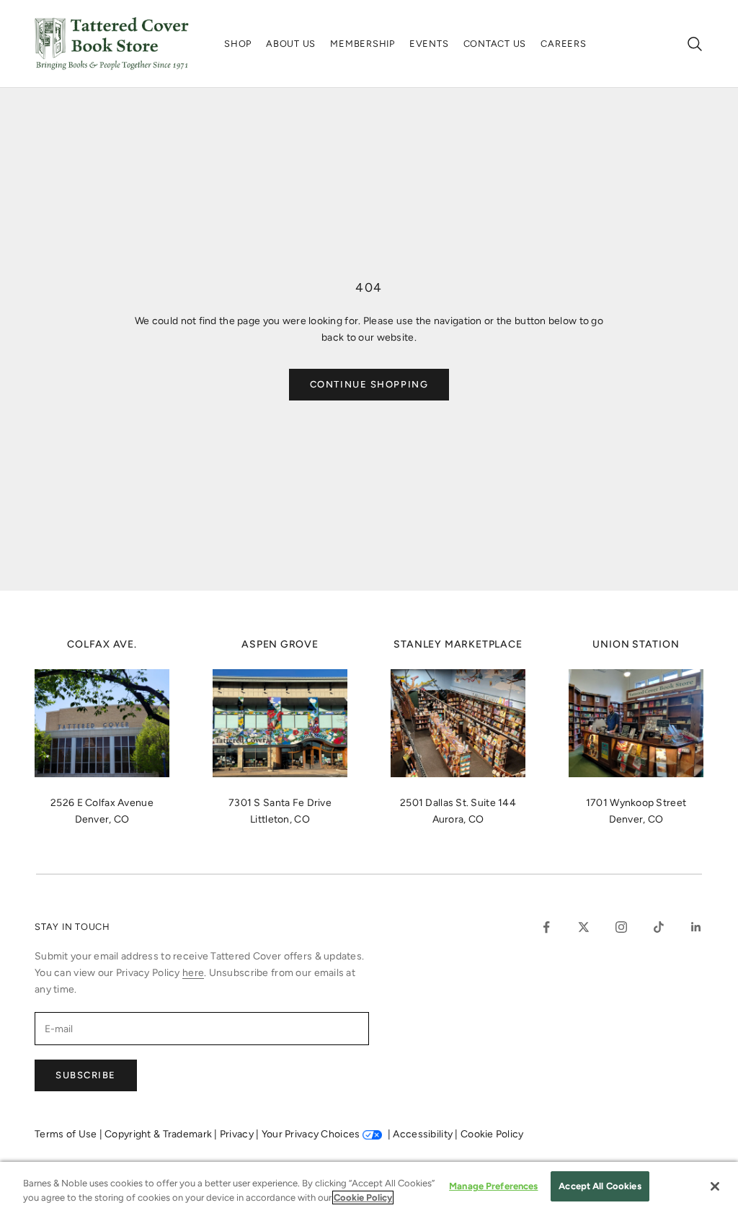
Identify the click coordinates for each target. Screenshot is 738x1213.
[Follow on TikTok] (659, 927)
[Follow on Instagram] (621, 927)
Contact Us (495, 43)
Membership (362, 43)
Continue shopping (369, 384)
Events (429, 43)
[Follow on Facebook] (546, 927)
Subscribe (85, 1075)
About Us (291, 43)
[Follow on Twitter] (584, 927)
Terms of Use (67, 1134)
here (193, 973)
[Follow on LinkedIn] (696, 927)
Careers (563, 43)
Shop (238, 43)
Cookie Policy (492, 1134)
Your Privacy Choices (311, 1134)
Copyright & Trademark (159, 1134)
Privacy (238, 1134)
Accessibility (424, 1134)
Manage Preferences (493, 1186)
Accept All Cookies (600, 1186)
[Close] (715, 1186)
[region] (369, 1187)
